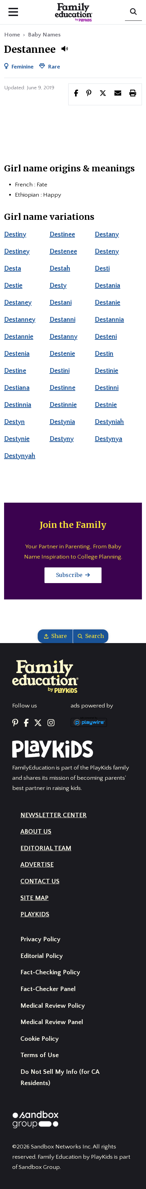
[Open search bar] (133, 12)
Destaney (18, 302)
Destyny (62, 439)
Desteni (106, 336)
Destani (61, 302)
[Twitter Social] (38, 723)
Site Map (34, 898)
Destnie (106, 405)
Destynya (108, 439)
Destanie (107, 302)
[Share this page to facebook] (76, 94)
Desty (58, 285)
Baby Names (44, 34)
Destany (107, 234)
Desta (12, 268)
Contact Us (39, 881)
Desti (102, 268)
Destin (104, 353)
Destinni (106, 388)
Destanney (19, 319)
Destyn (14, 422)
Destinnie (63, 405)
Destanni (62, 319)
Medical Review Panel (51, 1022)
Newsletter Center (53, 815)
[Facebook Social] (26, 723)
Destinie (106, 371)
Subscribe (70, 574)
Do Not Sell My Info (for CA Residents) (59, 1077)
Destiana (17, 388)
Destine (15, 371)
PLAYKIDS (34, 914)
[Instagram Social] (51, 723)
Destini (60, 371)
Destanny (63, 336)
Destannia (109, 319)
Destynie (17, 439)
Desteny (107, 251)
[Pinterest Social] (15, 723)
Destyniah (109, 422)
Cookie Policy (39, 1038)
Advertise (37, 864)
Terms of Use (39, 1055)
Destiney (17, 251)
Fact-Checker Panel (48, 989)
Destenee (63, 251)
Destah (60, 268)
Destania (107, 285)
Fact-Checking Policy (50, 972)
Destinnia (17, 405)
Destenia (17, 353)
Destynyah (19, 456)
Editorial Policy (41, 956)
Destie (13, 285)
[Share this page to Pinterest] (88, 94)
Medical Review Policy (52, 1005)
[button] (64, 49)
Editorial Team (45, 848)
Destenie (62, 353)
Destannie (18, 336)
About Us (35, 831)
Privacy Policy (40, 939)
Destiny (15, 234)
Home (12, 34)
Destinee (62, 234)
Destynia (62, 422)
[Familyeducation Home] (45, 675)
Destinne (62, 388)
